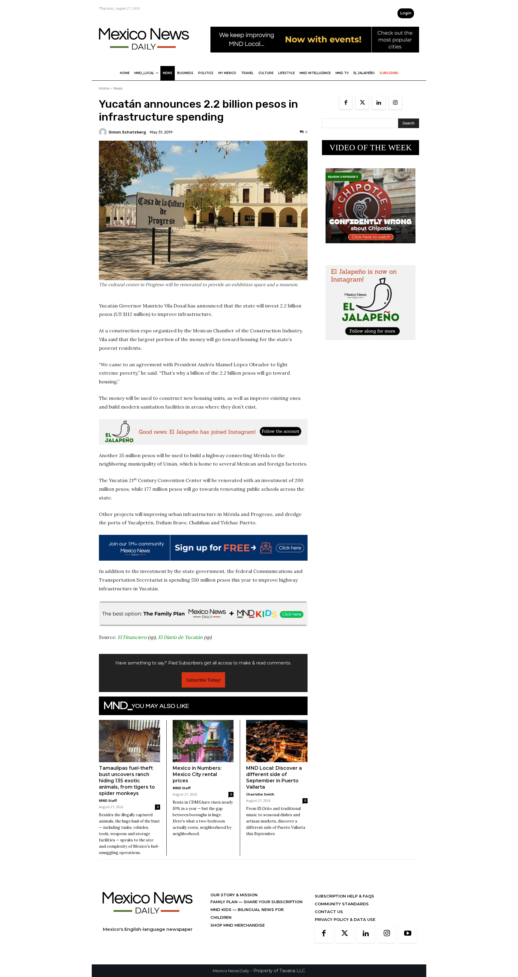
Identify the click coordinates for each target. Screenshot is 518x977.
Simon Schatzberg (127, 132)
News (118, 88)
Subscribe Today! (203, 679)
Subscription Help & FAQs (344, 896)
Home (104, 88)
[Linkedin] (379, 102)
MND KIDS (221, 909)
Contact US (329, 911)
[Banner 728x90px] (203, 614)
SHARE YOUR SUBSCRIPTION (272, 901)
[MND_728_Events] (314, 57)
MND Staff (108, 800)
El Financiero (132, 637)
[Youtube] (408, 934)
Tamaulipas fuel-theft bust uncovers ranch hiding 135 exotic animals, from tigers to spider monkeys (127, 780)
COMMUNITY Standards (342, 903)
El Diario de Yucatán (180, 637)
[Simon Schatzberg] (104, 132)
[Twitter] (362, 102)
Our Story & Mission (234, 894)
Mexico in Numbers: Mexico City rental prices (197, 774)
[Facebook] (346, 102)
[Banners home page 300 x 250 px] (370, 248)
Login (405, 13)
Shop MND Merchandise (237, 925)
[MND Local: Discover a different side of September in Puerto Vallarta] (277, 741)
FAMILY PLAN (224, 901)
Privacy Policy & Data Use (345, 919)
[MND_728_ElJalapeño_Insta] (203, 432)
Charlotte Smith (260, 794)
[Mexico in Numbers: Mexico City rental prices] (203, 741)
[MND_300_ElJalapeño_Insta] (370, 345)
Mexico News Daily (231, 970)
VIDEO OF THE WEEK (370, 147)
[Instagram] (395, 102)
